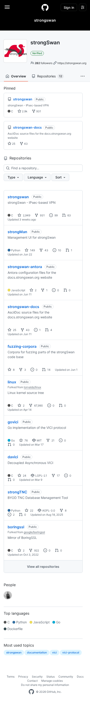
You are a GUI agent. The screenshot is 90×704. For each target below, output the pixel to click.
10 (59, 250)
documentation (37, 652)
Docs (80, 676)
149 (32, 250)
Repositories (49, 76)
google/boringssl (34, 532)
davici (13, 457)
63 (69, 215)
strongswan (18, 197)
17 (58, 475)
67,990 (38, 405)
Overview (18, 76)
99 (56, 215)
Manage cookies (52, 680)
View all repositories (43, 566)
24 (24, 475)
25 (13, 143)
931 (38, 111)
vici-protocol (70, 652)
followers (43, 63)
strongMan (17, 231)
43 (25, 143)
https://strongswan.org (71, 63)
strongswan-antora (25, 266)
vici (54, 652)
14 (49, 369)
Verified (37, 53)
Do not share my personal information (45, 685)
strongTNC (17, 492)
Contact (32, 680)
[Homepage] (45, 7)
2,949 (26, 215)
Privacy (23, 676)
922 (36, 550)
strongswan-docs (23, 306)
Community (65, 676)
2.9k (24, 111)
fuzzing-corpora (22, 346)
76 (26, 440)
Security (37, 676)
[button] (82, 76)
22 (31, 510)
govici (13, 422)
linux (12, 382)
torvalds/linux (32, 387)
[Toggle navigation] (7, 7)
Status (50, 676)
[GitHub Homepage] (31, 692)
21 (52, 440)
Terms (11, 676)
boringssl (16, 527)
